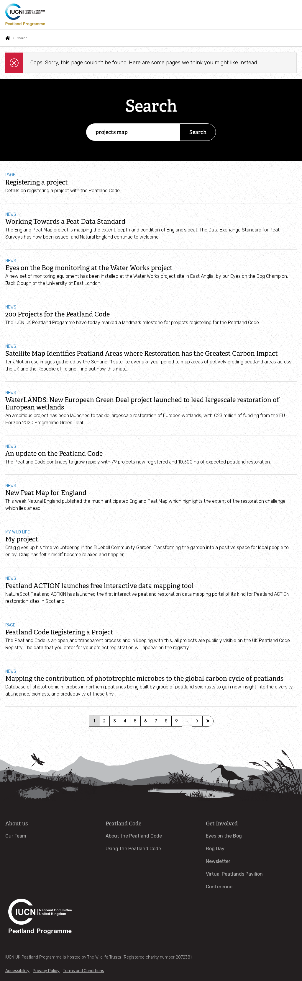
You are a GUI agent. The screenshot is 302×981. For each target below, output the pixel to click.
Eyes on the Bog (224, 836)
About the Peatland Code (134, 836)
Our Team (15, 836)
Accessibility (17, 970)
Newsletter (218, 861)
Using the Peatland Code (133, 848)
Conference (219, 886)
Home (7, 38)
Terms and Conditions (83, 970)
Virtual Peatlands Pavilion (234, 874)
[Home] (25, 15)
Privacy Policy (46, 970)
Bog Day (215, 848)
